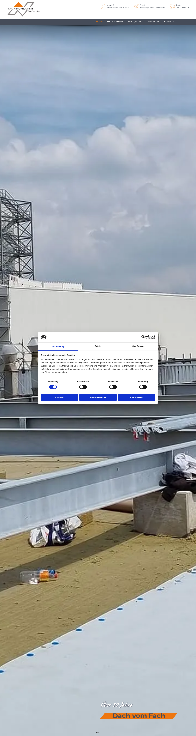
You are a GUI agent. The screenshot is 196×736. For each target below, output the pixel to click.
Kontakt (169, 21)
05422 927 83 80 (183, 7)
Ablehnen (59, 397)
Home (99, 21)
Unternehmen (115, 21)
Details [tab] (98, 346)
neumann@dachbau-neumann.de (152, 7)
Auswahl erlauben (98, 397)
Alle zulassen (136, 397)
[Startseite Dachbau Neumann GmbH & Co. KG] (35, 9)
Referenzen (152, 21)
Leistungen (134, 21)
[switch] (83, 387)
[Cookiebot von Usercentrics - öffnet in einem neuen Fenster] (143, 337)
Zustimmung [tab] (58, 346)
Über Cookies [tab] (138, 346)
